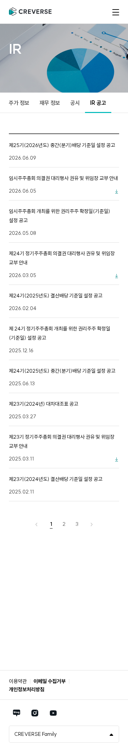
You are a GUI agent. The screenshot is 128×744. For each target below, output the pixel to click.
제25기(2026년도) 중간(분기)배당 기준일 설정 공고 (62, 145)
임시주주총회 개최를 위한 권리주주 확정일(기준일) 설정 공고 (59, 216)
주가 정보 (19, 102)
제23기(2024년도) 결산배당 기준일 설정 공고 (55, 479)
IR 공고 (98, 102)
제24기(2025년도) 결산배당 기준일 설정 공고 (55, 295)
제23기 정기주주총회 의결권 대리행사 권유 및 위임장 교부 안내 (61, 441)
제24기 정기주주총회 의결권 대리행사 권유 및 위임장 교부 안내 (62, 258)
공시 (75, 102)
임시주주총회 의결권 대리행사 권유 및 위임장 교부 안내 (63, 178)
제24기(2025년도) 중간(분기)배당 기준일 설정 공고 (62, 371)
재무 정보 (50, 102)
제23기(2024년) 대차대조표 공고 (43, 404)
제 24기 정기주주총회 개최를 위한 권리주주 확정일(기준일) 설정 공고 (59, 333)
